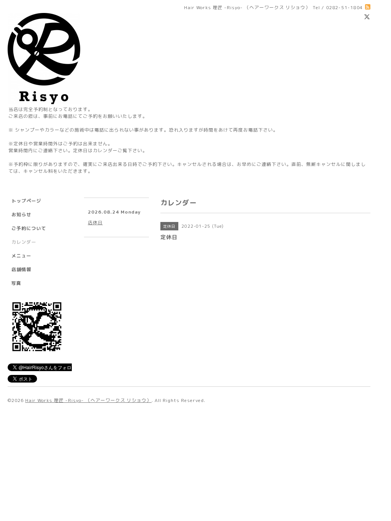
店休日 (95, 222)
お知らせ (21, 214)
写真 (16, 283)
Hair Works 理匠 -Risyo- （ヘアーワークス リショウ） (88, 400)
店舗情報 (21, 269)
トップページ (26, 201)
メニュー (21, 255)
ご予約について (28, 228)
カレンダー (23, 242)
